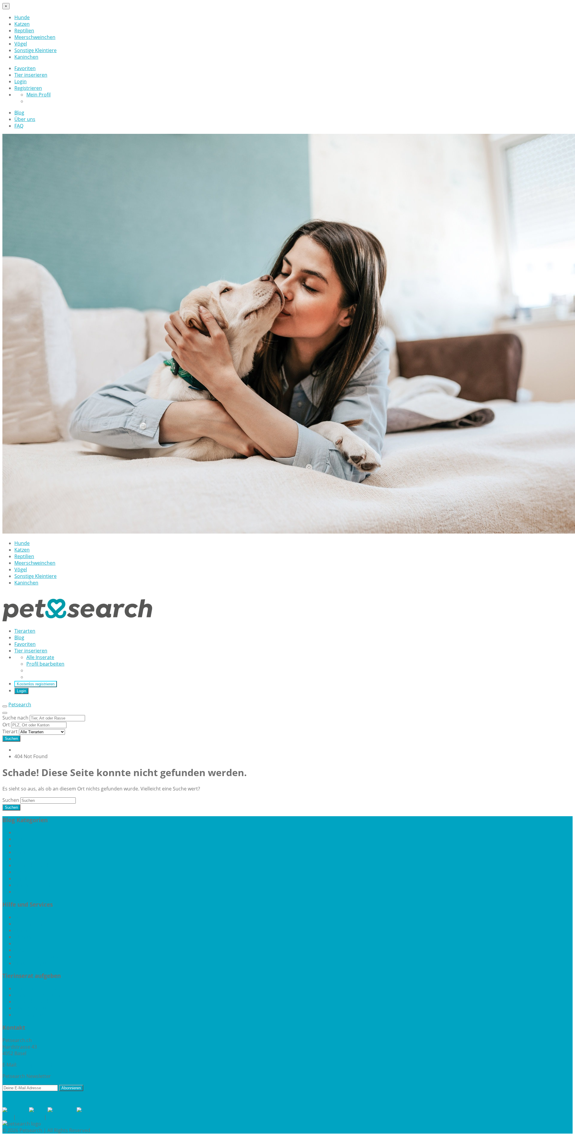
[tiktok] (38, 1110)
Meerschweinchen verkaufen (46, 1001)
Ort (6, 724)
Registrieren (28, 88)
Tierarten (24, 631)
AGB (7, 1117)
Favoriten (25, 68)
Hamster (24, 839)
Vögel (20, 43)
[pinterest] (89, 1110)
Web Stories (28, 950)
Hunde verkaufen (33, 1008)
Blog (19, 112)
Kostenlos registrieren (36, 684)
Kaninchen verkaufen (38, 995)
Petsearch (19, 704)
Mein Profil (38, 94)
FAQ (18, 125)
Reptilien (24, 30)
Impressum (30, 1117)
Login (20, 81)
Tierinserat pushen (35, 963)
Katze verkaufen (32, 1014)
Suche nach (16, 717)
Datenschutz (62, 1117)
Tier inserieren (30, 75)
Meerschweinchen (34, 37)
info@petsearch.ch (39, 1064)
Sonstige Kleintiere (35, 50)
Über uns (24, 119)
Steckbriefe (27, 943)
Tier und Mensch (33, 885)
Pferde (21, 872)
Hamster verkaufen (36, 988)
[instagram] (62, 1110)
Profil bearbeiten (45, 664)
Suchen (11, 738)
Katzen (22, 24)
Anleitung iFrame (33, 923)
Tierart (10, 731)
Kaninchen (26, 57)
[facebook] (15, 1110)
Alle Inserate (40, 657)
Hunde (22, 17)
